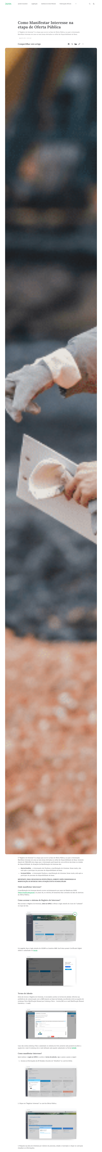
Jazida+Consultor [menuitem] (23, 4)
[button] (76, 3)
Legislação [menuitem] (34, 4)
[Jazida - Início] (8, 4)
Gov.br (35, 950)
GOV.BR (74, 1048)
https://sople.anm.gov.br (26, 892)
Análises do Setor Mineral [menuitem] (48, 4)
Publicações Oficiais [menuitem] (65, 4)
